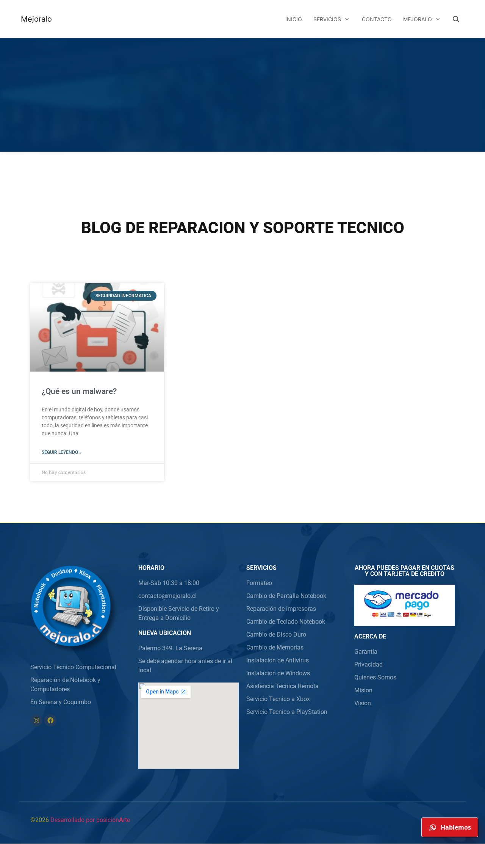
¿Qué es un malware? (79, 391)
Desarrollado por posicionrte (90, 820)
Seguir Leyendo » (61, 452)
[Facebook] (50, 720)
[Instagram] (36, 720)
